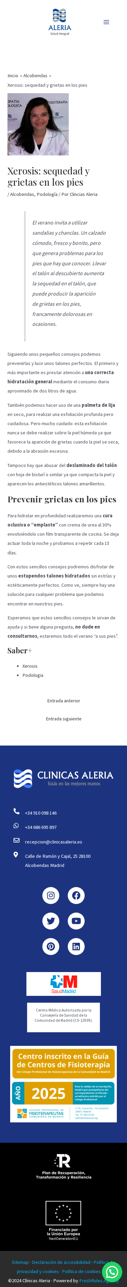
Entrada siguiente (64, 719)
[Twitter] (50, 921)
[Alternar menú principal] (106, 22)
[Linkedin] (76, 946)
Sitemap (20, 1262)
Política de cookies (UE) (86, 1271)
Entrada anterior (63, 701)
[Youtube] (76, 921)
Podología (47, 194)
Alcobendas (22, 194)
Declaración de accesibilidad (61, 1262)
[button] (112, 1272)
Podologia (32, 675)
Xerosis (30, 666)
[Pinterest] (50, 946)
